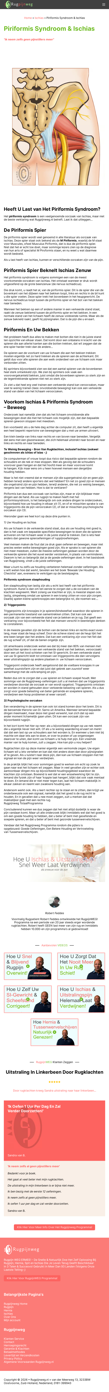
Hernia (8, 1310)
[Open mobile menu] (103, 4)
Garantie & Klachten (16, 1348)
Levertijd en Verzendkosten (21, 1355)
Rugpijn (8, 1307)
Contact (9, 1342)
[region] (37, 1373)
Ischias (8, 1313)
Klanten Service (14, 1338)
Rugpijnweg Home (15, 1303)
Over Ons (10, 1317)
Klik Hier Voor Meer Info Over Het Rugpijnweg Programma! (54, 1227)
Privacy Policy (13, 1358)
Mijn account (12, 1320)
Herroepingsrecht (15, 1345)
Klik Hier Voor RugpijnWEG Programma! (32, 1278)
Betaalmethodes (14, 1352)
